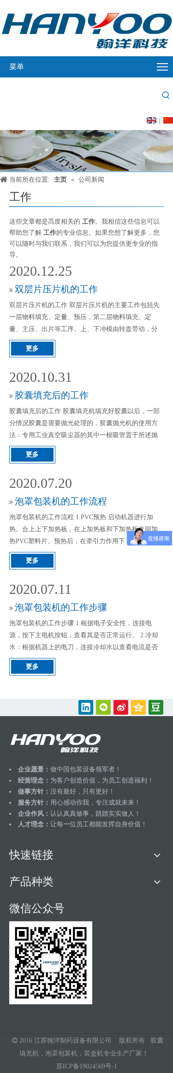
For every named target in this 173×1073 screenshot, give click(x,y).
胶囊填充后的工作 (52, 395)
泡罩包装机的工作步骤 (61, 607)
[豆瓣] (156, 707)
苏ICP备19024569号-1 (86, 1066)
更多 (32, 348)
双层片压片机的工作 (56, 289)
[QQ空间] (138, 707)
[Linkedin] (85, 707)
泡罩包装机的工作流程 (61, 501)
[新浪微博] (120, 707)
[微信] (103, 707)
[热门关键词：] (166, 95)
